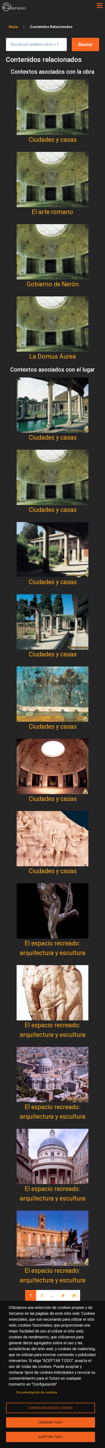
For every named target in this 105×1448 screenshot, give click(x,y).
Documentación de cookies (36, 1392)
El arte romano (52, 212)
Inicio (13, 27)
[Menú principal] (99, 5)
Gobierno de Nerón (52, 284)
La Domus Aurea (52, 356)
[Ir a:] (52, 107)
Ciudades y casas (53, 139)
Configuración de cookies (50, 1408)
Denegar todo (50, 1422)
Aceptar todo (50, 1437)
